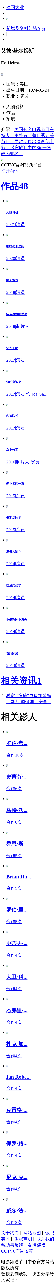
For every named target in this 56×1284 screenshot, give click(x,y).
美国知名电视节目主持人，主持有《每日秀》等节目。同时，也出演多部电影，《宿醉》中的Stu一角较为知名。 (27, 141)
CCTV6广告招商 (17, 1250)
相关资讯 (21, 681)
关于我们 (10, 1232)
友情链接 (36, 1244)
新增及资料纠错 (25, 28)
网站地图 (32, 1232)
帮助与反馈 (12, 1244)
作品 (14, 186)
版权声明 (23, 1238)
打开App (9, 170)
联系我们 (45, 1238)
